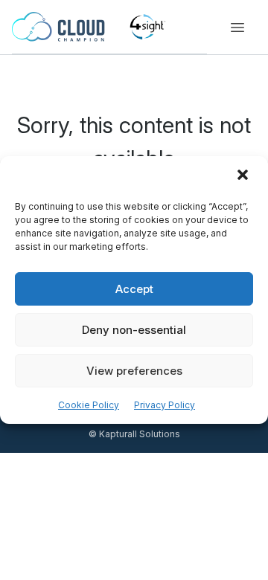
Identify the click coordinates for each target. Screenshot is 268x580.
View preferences (134, 371)
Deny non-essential (134, 330)
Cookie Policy (88, 404)
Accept (134, 289)
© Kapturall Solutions (134, 433)
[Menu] (237, 27)
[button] (244, 176)
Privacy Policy (164, 404)
